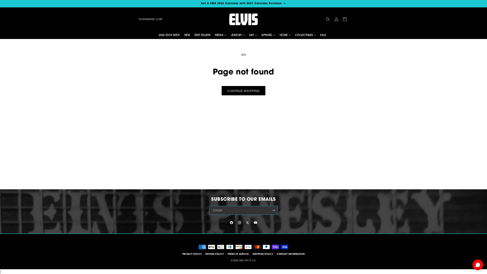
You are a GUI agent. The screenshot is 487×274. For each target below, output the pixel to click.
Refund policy (214, 254)
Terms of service (238, 254)
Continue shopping (243, 90)
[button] (328, 19)
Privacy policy (192, 254)
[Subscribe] (273, 210)
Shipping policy (263, 254)
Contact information (291, 254)
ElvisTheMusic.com (150, 19)
